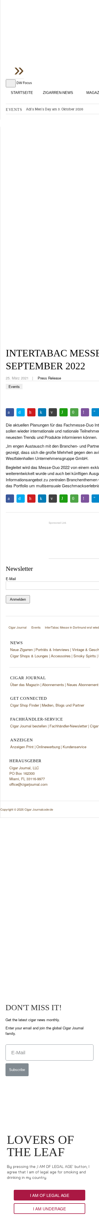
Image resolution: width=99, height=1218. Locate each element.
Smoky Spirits (84, 655)
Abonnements (53, 684)
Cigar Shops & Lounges (29, 655)
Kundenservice (74, 746)
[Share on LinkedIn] (42, 412)
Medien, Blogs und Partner (63, 705)
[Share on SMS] (74, 412)
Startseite (22, 93)
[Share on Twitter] (20, 412)
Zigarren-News (58, 93)
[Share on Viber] (85, 412)
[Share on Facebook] (10, 412)
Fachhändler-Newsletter (68, 726)
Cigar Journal (50, 43)
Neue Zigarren (21, 649)
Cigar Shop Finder (24, 705)
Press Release (49, 378)
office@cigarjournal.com (28, 784)
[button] (49, 1195)
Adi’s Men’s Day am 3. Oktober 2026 (54, 109)
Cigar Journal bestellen (28, 726)
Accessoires (61, 655)
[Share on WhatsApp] (63, 412)
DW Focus (24, 83)
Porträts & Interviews (52, 649)
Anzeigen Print (22, 746)
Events (14, 386)
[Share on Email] (53, 412)
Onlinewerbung (48, 746)
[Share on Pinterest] (31, 412)
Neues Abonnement (82, 684)
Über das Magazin (24, 684)
